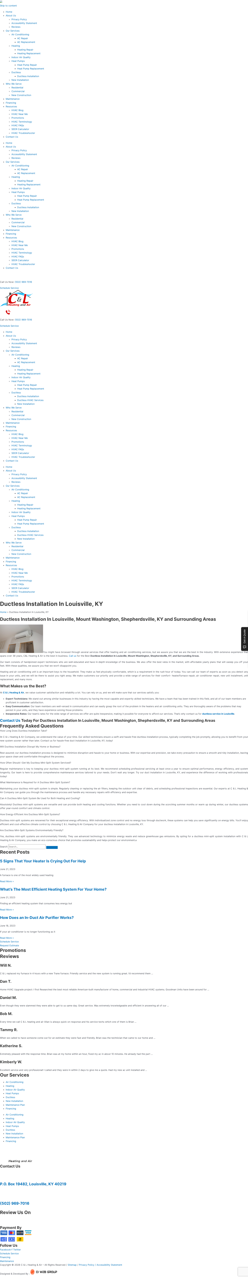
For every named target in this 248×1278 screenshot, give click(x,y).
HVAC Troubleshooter (23, 133)
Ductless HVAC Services (30, 400)
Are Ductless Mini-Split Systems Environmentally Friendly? (31, 830)
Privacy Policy (19, 19)
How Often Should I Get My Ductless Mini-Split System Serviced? (35, 762)
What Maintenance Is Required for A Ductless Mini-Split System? (35, 782)
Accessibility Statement (24, 23)
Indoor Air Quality (21, 57)
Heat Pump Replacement (30, 68)
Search (3, 846)
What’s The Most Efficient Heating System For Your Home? (53, 889)
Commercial (18, 91)
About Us (11, 15)
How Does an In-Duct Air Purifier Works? (37, 917)
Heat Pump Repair (27, 64)
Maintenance (13, 98)
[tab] (124, 731)
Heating (15, 45)
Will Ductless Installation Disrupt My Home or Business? (30, 746)
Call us (72, 655)
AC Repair (22, 38)
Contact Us (12, 136)
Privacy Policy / (88, 1264)
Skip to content (8, 5)
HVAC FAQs (17, 125)
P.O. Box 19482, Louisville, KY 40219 (33, 1184)
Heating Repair (25, 49)
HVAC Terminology (21, 121)
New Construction (21, 95)
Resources (11, 106)
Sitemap (72, 1264)
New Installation (20, 79)
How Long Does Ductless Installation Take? (23, 730)
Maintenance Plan (15, 1104)
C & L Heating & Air (13, 692)
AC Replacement (26, 42)
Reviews (15, 26)
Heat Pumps (18, 61)
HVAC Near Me (19, 114)
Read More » (7, 881)
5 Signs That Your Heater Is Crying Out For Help (43, 861)
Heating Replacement (28, 53)
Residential (17, 87)
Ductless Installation (28, 76)
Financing (11, 102)
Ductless (16, 72)
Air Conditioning (20, 34)
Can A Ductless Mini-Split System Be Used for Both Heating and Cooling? (40, 798)
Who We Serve (14, 83)
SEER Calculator (20, 129)
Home (9, 11)
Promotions (17, 117)
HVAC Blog (17, 110)
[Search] (52, 847)
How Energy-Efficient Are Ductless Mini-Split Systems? (30, 814)
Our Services (13, 30)
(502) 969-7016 (23, 281)
